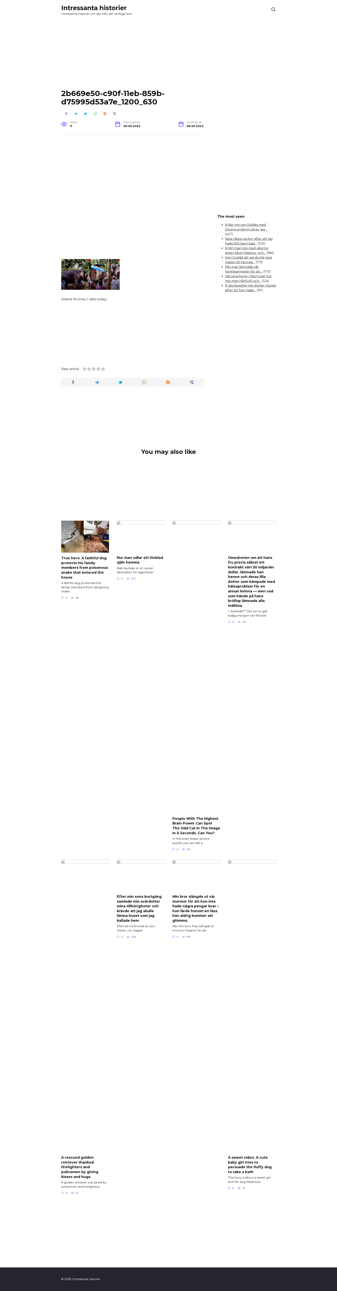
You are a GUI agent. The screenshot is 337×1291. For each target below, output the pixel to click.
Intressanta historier (94, 8)
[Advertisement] (168, 57)
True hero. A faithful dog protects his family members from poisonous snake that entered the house (84, 567)
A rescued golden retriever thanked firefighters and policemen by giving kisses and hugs (79, 1167)
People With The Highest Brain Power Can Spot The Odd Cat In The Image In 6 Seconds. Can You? (196, 825)
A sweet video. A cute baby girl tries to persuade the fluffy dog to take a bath (250, 1164)
